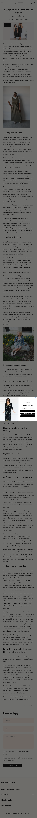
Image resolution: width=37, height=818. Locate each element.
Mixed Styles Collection (27, 416)
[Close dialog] (36, 397)
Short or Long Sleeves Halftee (27, 413)
